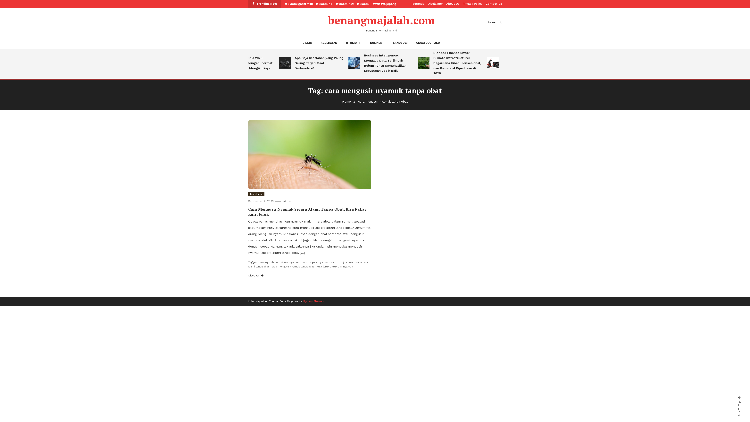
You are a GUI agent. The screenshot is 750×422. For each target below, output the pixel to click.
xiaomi (364, 4)
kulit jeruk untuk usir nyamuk (335, 266)
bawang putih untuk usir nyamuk (279, 262)
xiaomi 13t (346, 4)
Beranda (418, 3)
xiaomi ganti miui (300, 4)
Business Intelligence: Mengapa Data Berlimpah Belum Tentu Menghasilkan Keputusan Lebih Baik (377, 63)
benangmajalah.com (381, 20)
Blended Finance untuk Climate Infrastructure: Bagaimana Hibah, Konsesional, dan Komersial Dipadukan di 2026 (449, 63)
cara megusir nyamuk (315, 262)
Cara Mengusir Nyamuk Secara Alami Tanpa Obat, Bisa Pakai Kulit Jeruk (307, 212)
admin (287, 201)
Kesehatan (329, 42)
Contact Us (494, 3)
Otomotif (353, 42)
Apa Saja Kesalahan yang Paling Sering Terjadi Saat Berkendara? (311, 63)
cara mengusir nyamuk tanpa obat (293, 266)
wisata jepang (385, 4)
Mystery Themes (313, 301)
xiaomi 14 (326, 4)
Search (492, 22)
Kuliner (376, 42)
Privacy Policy (472, 3)
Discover (254, 275)
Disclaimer (435, 3)
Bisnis (307, 42)
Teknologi (399, 42)
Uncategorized (428, 42)
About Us (452, 3)
